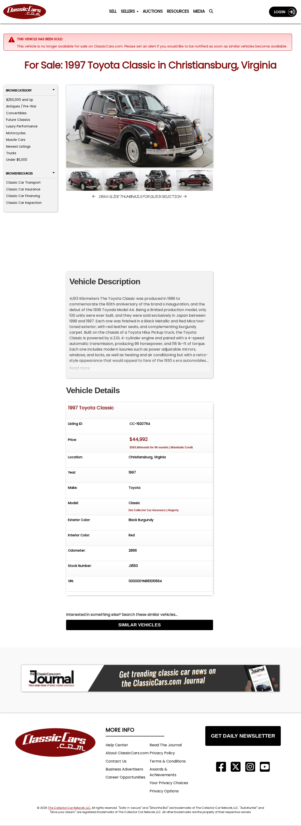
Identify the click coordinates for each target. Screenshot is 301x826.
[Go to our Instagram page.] (250, 767)
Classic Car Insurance (23, 189)
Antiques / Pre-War (21, 106)
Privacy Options (164, 791)
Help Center (117, 745)
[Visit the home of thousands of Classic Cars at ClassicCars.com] (27, 12)
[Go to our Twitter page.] (236, 767)
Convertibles (16, 113)
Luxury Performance (22, 126)
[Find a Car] (211, 12)
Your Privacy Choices (169, 783)
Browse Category (19, 90)
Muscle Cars (15, 140)
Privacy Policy (162, 753)
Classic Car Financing (23, 196)
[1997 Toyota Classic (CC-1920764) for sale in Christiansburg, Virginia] (139, 126)
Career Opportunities (125, 777)
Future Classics (18, 120)
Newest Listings (18, 146)
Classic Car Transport (23, 182)
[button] (208, 136)
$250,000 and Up (19, 100)
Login (281, 12)
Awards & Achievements (163, 772)
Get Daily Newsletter (243, 736)
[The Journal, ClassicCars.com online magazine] (150, 678)
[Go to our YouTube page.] (265, 767)
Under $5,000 (16, 160)
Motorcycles (16, 133)
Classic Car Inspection (24, 203)
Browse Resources (19, 173)
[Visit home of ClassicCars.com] (55, 749)
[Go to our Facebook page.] (221, 767)
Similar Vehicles (139, 624)
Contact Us (116, 761)
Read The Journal (166, 745)
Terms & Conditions (168, 761)
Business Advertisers (124, 769)
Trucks (11, 153)
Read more (79, 368)
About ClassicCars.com (127, 753)
